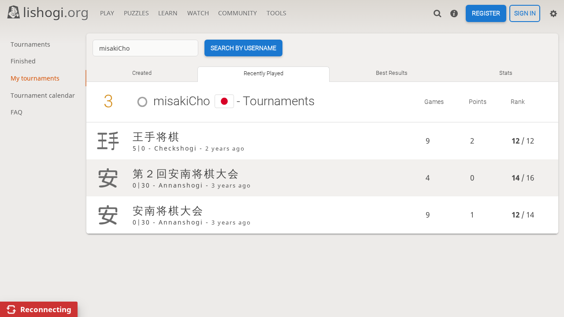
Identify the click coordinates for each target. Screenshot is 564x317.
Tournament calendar (43, 95)
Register (486, 13)
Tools (276, 13)
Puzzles (136, 13)
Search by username (243, 48)
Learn (168, 13)
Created (142, 73)
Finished (23, 61)
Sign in (525, 13)
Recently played (263, 73)
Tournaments (30, 44)
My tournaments (35, 78)
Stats (505, 73)
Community (237, 13)
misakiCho (181, 101)
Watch (198, 13)
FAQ (16, 112)
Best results (392, 73)
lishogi (56, 12)
